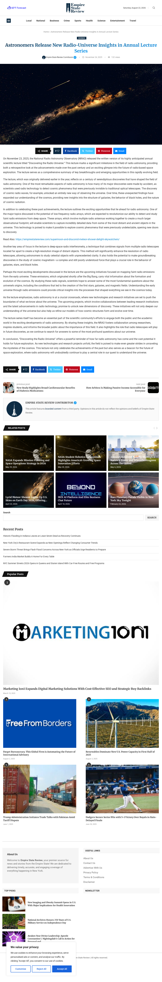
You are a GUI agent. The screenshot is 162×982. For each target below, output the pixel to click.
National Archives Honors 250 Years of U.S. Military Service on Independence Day (49, 921)
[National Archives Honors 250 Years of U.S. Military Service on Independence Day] (13, 921)
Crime (67, 20)
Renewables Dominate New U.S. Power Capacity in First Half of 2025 (120, 753)
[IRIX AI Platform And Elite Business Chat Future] (81, 490)
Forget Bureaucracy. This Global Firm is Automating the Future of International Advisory (39, 753)
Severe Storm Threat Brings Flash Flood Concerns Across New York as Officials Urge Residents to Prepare (54, 549)
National (40, 20)
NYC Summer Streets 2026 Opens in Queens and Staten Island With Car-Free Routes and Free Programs (53, 563)
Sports (78, 20)
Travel (133, 20)
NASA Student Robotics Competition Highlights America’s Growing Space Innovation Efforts (79, 460)
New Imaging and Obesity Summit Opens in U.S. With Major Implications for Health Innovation (52, 904)
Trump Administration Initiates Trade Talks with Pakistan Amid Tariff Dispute (39, 819)
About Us (88, 858)
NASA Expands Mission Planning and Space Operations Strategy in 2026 (27, 462)
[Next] (157, 428)
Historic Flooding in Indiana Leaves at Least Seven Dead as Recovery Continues (42, 536)
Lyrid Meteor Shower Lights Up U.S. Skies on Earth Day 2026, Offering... (26, 499)
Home (46, 32)
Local (29, 20)
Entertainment (117, 20)
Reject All (41, 969)
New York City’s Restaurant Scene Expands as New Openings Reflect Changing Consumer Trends (50, 543)
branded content (53, 408)
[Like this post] (58, 151)
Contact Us (89, 863)
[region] (41, 959)
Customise (20, 969)
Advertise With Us (92, 868)
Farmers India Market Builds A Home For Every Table (28, 556)
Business (54, 20)
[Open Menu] (9, 21)
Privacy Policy (90, 872)
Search (6, 512)
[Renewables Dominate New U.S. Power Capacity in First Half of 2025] (122, 723)
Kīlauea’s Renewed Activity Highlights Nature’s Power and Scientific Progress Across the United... (133, 460)
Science (101, 20)
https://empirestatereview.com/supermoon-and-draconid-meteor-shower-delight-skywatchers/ (67, 239)
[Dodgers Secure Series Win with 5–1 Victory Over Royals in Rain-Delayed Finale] (122, 789)
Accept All (62, 969)
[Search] (153, 8)
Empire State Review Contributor (61, 57)
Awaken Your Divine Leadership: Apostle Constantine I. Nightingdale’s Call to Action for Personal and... (51, 939)
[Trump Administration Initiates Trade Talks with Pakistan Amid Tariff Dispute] (39, 789)
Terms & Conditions (93, 877)
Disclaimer (89, 882)
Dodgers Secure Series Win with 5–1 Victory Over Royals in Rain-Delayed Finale (121, 819)
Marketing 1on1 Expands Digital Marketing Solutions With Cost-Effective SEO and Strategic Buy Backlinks (77, 689)
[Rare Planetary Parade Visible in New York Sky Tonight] (133, 490)
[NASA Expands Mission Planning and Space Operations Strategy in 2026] (28, 453)
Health (89, 20)
